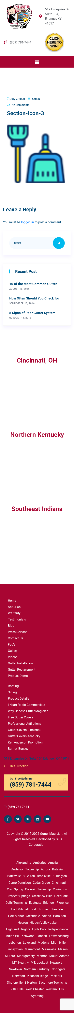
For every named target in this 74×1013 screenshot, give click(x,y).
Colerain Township (38, 889)
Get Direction (18, 766)
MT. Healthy (20, 962)
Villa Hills (16, 989)
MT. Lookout (39, 962)
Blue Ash (29, 876)
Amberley (39, 863)
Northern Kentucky (37, 969)
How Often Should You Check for (34, 298)
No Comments (20, 105)
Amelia (53, 863)
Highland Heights (18, 929)
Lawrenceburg (59, 936)
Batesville (14, 876)
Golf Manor (16, 916)
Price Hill (56, 976)
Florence (62, 902)
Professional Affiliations (24, 723)
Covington (60, 889)
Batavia (57, 869)
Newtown (15, 969)
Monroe (42, 956)
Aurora (45, 869)
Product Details (18, 698)
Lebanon (15, 942)
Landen (42, 936)
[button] (37, 62)
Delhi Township (16, 902)
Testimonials (17, 619)
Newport (56, 962)
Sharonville (14, 982)
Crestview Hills (42, 896)
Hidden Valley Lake (43, 922)
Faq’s (11, 644)
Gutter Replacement (21, 669)
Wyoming (37, 996)
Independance (58, 929)
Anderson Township (25, 869)
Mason (63, 949)
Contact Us (15, 638)
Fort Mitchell (20, 909)
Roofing (13, 686)
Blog (11, 626)
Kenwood (28, 936)
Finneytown (15, 949)
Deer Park (61, 896)
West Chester (34, 989)
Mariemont (32, 949)
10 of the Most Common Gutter (33, 284)
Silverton (30, 982)
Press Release (17, 632)
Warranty (14, 613)
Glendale (57, 909)
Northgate (58, 969)
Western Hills (55, 989)
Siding (12, 692)
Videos (12, 657)
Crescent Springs (18, 896)
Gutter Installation (20, 663)
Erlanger (49, 902)
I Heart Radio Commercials (26, 705)
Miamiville (58, 942)
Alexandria (23, 863)
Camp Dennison (19, 883)
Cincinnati (59, 883)
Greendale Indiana (38, 916)
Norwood (18, 976)
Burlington (59, 876)
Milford (10, 956)
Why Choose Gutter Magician (28, 711)
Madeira (43, 942)
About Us (14, 607)
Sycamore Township (53, 982)
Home (12, 600)
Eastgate (35, 902)
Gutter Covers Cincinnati (24, 730)
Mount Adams (59, 956)
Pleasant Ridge (37, 976)
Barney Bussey (18, 749)
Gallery (13, 651)
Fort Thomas (40, 909)
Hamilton (59, 916)
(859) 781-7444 (16, 807)
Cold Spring (15, 889)
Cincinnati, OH (37, 360)
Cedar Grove (41, 883)
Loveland (29, 942)
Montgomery (26, 956)
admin (35, 98)
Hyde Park (39, 929)
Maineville (49, 949)
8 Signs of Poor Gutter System (32, 313)
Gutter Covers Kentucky (24, 736)
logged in (27, 222)
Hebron (23, 922)
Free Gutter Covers (20, 717)
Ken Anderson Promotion (25, 742)
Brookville (44, 876)
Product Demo (18, 676)
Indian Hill (13, 936)
